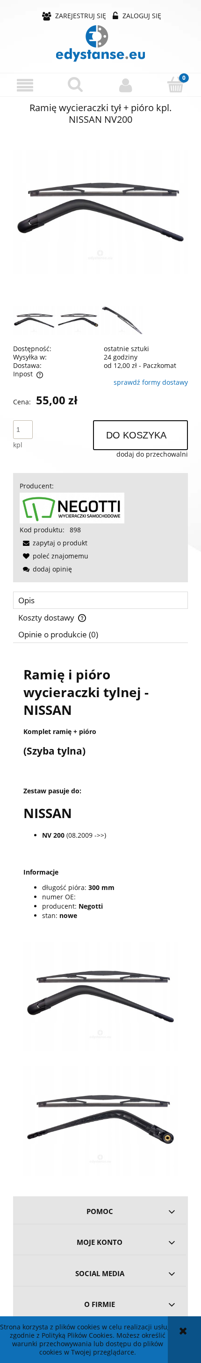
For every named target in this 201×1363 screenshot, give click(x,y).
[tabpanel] (100, 917)
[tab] (100, 600)
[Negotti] (72, 507)
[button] (25, 85)
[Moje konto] (125, 85)
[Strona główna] (100, 43)
